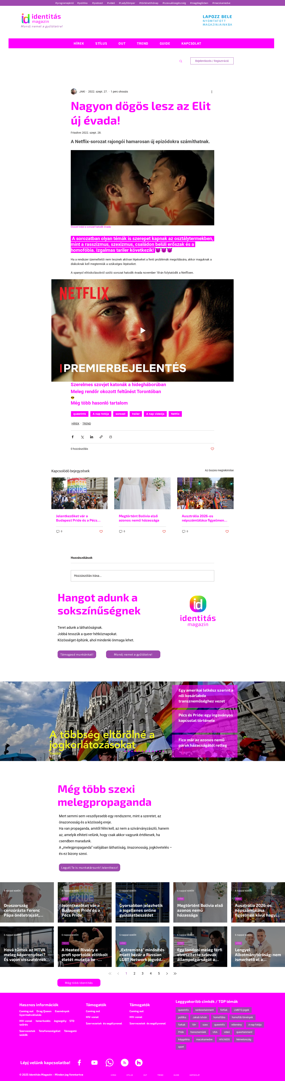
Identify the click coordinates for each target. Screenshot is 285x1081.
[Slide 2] (153, 751)
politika (182, 1017)
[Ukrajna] (132, 751)
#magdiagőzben (199, 2)
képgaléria (184, 1039)
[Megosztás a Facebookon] (72, 437)
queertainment (244, 1032)
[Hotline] (128, 751)
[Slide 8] (139, 751)
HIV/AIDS (224, 1039)
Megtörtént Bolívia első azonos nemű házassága (139, 518)
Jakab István (200, 1017)
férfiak (223, 1009)
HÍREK (75, 423)
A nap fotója (101, 413)
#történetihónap (149, 2)
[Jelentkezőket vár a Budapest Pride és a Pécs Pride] (79, 493)
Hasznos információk (38, 1004)
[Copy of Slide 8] (163, 751)
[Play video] (142, 330)
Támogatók (96, 1004)
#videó (111, 2)
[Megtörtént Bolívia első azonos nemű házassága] (142, 493)
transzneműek (198, 1032)
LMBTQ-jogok (241, 1009)
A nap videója (155, 413)
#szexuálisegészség (174, 2)
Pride (181, 1032)
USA (215, 1032)
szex (205, 1024)
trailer (136, 413)
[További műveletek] (212, 91)
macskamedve (204, 1039)
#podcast (98, 2)
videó (227, 1032)
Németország (243, 1039)
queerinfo (79, 413)
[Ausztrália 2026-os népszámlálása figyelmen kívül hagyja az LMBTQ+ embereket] (205, 493)
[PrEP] (135, 751)
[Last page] (175, 973)
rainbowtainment (204, 1009)
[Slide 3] (149, 751)
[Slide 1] (121, 751)
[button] (181, 60)
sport (181, 1046)
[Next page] (166, 973)
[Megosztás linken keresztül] (101, 437)
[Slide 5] (160, 751)
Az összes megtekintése (219, 470)
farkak (181, 1024)
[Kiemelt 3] (146, 751)
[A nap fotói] (142, 751)
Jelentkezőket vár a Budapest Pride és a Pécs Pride (76, 518)
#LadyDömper (127, 2)
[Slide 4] (156, 751)
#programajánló (65, 2)
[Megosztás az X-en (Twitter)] (82, 437)
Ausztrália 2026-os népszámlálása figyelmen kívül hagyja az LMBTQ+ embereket (203, 518)
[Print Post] (110, 437)
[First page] (109, 973)
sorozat (120, 413)
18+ (194, 1024)
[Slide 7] (125, 751)
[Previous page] (118, 973)
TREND (86, 423)
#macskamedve (221, 2)
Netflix (175, 413)
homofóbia (219, 1017)
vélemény (236, 1024)
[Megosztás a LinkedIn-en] (91, 437)
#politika (82, 2)
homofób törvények (242, 1017)
